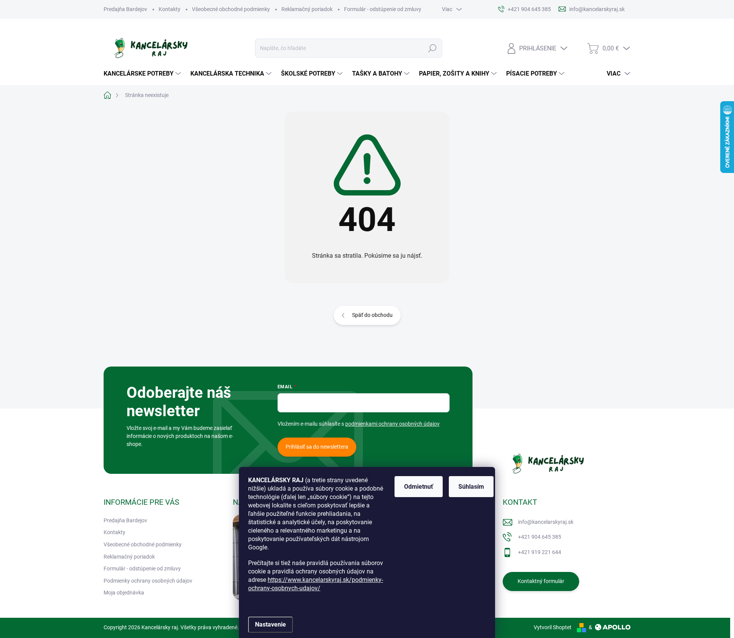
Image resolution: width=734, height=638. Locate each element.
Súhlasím (471, 486)
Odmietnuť (418, 486)
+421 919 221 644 (539, 552)
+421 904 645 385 (539, 537)
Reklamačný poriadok (307, 9)
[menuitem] (143, 73)
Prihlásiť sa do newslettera (317, 447)
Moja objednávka (124, 593)
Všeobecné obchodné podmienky (231, 9)
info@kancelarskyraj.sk (545, 522)
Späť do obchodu (372, 315)
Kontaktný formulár (541, 581)
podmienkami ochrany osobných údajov (392, 424)
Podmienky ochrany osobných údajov (148, 581)
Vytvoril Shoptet (553, 627)
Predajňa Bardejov (125, 9)
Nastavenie (270, 624)
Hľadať (432, 48)
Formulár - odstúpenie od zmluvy (382, 9)
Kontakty (169, 9)
